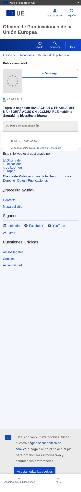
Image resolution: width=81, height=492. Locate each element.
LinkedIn (14, 225)
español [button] (72, 15)
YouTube (58, 225)
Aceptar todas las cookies (35, 471)
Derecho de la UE (12, 100)
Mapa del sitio (12, 206)
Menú (73, 47)
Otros (11, 233)
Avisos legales (13, 252)
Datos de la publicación (24, 125)
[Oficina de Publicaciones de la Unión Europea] (16, 13)
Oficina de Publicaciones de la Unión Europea (37, 29)
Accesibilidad (12, 265)
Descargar (51, 73)
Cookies (9, 258)
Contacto (9, 200)
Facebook (36, 225)
